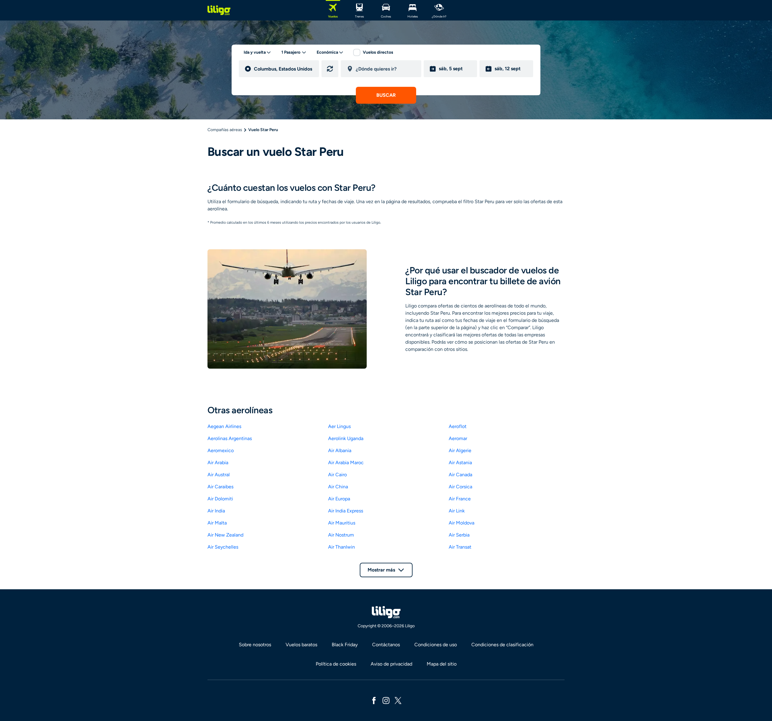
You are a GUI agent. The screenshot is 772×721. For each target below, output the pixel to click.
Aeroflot (458, 426)
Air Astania (460, 462)
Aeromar (458, 438)
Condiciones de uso (435, 644)
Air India (216, 511)
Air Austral (218, 474)
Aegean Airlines (224, 426)
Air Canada (460, 474)
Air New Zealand (225, 535)
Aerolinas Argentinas (229, 438)
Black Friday (345, 644)
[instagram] (386, 700)
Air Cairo (337, 474)
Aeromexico (220, 450)
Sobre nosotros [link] (255, 644)
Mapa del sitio (442, 664)
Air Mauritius (341, 523)
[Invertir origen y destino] (329, 68)
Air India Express (345, 511)
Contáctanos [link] (386, 644)
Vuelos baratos (301, 644)
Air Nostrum (341, 535)
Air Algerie (460, 450)
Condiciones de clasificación (502, 644)
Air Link (457, 511)
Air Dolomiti (220, 499)
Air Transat (460, 547)
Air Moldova (461, 523)
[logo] (218, 10)
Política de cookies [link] (336, 664)
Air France (460, 499)
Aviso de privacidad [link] (391, 664)
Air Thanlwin (341, 547)
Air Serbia (459, 535)
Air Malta (217, 523)
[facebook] (374, 700)
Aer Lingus (339, 426)
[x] (398, 700)
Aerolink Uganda (345, 438)
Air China (338, 487)
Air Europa (339, 499)
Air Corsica (460, 487)
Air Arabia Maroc (346, 462)
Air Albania (339, 450)
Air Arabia (217, 462)
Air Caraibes (220, 487)
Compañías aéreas (224, 129)
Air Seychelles (222, 547)
